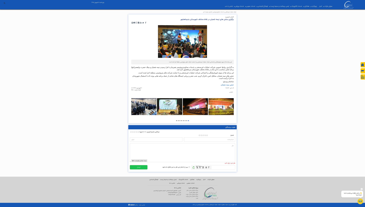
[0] (131, 132)
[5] (207, 135)
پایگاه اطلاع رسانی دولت (192, 194)
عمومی (231, 92)
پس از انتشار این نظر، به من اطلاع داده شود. (175, 167)
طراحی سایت (142, 205)
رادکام (136, 205)
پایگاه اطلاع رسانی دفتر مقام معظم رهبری (192, 191)
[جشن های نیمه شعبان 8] (144, 106)
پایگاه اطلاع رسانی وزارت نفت (192, 197)
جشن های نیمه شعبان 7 (181, 120)
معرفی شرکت (328, 6)
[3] (203, 135)
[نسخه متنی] (132, 23)
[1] (199, 135)
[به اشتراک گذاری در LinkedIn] (141, 23)
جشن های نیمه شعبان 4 (176, 120)
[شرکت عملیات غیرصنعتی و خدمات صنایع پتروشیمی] (348, 5)
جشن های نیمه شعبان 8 (183, 120)
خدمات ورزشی (239, 6)
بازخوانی (193, 167)
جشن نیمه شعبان (227, 85)
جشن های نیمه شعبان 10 (186, 120)
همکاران (306, 6)
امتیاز (232, 135)
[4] (205, 135)
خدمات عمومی (250, 6)
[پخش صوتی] (138, 23)
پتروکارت (314, 6)
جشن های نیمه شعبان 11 (188, 120)
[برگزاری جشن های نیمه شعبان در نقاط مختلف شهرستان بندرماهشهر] (182, 41)
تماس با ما (229, 6)
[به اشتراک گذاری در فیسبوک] (145, 23)
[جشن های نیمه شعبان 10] (195, 106)
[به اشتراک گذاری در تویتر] (143, 23)
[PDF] (136, 23)
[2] (201, 135)
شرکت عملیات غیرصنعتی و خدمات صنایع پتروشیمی (224, 12)
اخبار (320, 6)
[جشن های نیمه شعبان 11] (221, 106)
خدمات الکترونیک (296, 6)
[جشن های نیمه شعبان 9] (169, 106)
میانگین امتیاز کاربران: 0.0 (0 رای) (149, 132)
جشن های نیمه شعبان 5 (178, 120)
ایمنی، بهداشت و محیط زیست (279, 6)
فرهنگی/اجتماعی (263, 6)
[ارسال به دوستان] (134, 23)
